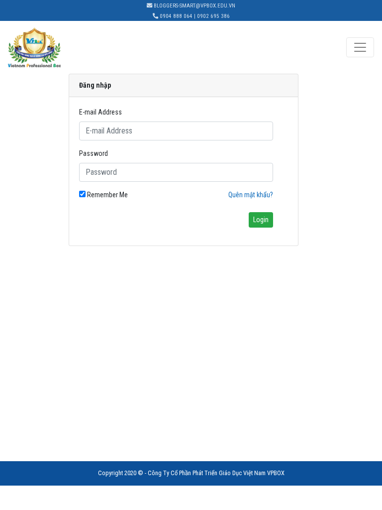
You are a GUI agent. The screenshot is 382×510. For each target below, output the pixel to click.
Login (261, 220)
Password (93, 153)
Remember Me (107, 195)
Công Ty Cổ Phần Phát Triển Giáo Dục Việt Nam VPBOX (216, 473)
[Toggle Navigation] (360, 47)
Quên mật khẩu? (250, 195)
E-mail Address (100, 112)
